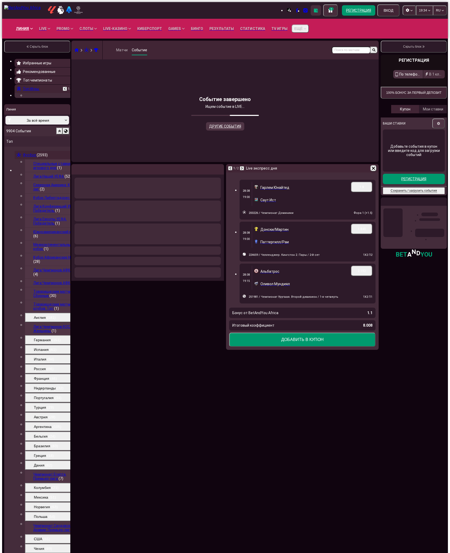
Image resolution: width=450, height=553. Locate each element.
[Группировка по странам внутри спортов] (66, 163)
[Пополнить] (316, 10)
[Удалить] (373, 168)
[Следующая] (242, 168)
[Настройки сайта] (409, 10)
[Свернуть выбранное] (59, 163)
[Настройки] (438, 174)
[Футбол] (86, 50)
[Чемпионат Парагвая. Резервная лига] (96, 50)
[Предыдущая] (65, 89)
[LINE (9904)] (76, 50)
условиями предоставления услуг (407, 127)
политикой (436, 127)
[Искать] (374, 50)
